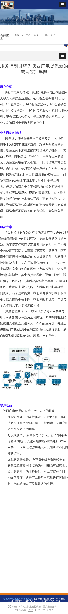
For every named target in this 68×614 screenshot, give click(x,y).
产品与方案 (32, 35)
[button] (62, 4)
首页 (17, 35)
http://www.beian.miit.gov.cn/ (18, 598)
